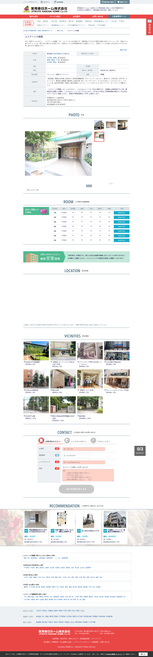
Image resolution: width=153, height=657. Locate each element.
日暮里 (32, 599)
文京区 (54, 54)
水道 (80, 577)
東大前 (75, 587)
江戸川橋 (32, 587)
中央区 (32, 567)
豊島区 (68, 567)
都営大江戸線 (78, 616)
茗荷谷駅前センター (101, 21)
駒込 (54, 62)
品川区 (52, 567)
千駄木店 (91, 25)
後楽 (97, 577)
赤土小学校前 (58, 599)
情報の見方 (123, 50)
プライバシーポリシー (82, 642)
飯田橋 (85, 587)
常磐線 (95, 616)
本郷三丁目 (55, 587)
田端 (81, 597)
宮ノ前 (79, 599)
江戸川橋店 (101, 25)
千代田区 (27, 567)
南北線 (38, 616)
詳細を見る (121, 213)
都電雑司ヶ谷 (120, 597)
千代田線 (62, 616)
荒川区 (77, 567)
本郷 (30, 577)
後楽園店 (79, 21)
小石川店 (53, 21)
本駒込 (58, 54)
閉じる (143, 654)
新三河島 (73, 599)
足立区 (82, 567)
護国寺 (26, 587)
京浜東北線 (87, 616)
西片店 (71, 21)
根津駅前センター (58, 25)
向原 (66, 597)
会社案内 (47, 642)
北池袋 (42, 599)
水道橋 (98, 587)
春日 (60, 577)
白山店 (114, 21)
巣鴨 (54, 58)
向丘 (69, 577)
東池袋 (107, 597)
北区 (72, 567)
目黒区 (57, 567)
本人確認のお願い (66, 642)
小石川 (26, 577)
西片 (84, 577)
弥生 (101, 577)
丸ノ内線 (45, 616)
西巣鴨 (85, 597)
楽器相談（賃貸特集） (46, 558)
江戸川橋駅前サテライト (76, 25)
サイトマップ (96, 638)
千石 (58, 60)
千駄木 (48, 577)
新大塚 (38, 587)
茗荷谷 (43, 587)
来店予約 (63, 638)
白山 (43, 577)
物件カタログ (73, 638)
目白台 (93, 577)
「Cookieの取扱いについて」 (114, 654)
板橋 (46, 599)
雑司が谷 (66, 599)
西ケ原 (71, 597)
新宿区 (42, 567)
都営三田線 (51, 60)
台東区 (47, 567)
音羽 (76, 577)
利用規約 (55, 642)
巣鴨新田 (56, 597)
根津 (88, 577)
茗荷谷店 (88, 21)
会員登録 (55, 638)
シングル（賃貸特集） (62, 558)
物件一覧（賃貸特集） (31, 558)
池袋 (83, 599)
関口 (72, 577)
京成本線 (102, 616)
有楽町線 (109, 616)
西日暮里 (113, 597)
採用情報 (95, 642)
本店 (39, 21)
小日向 (64, 577)
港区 (37, 567)
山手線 (49, 58)
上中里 (76, 597)
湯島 (56, 577)
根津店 (45, 21)
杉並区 (63, 567)
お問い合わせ (105, 642)
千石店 (121, 21)
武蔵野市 (88, 567)
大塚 (52, 577)
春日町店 (62, 21)
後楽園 (48, 587)
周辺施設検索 (84, 638)
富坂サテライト (43, 25)
